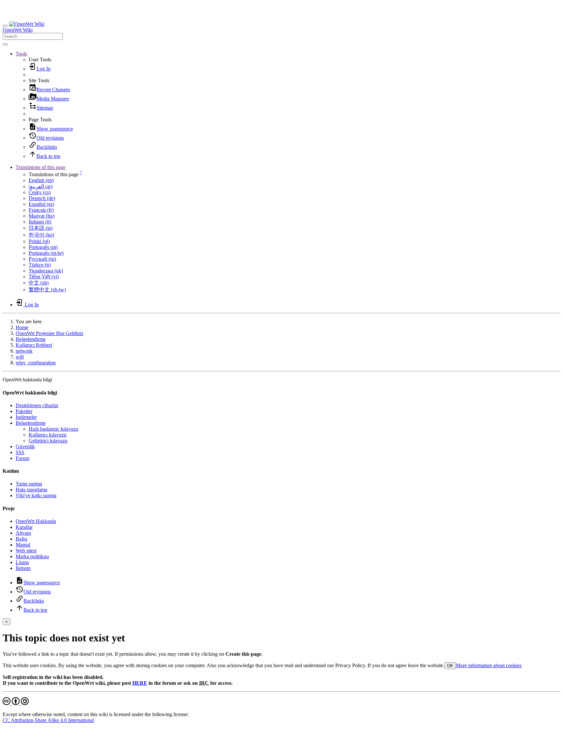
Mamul (23, 544)
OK (450, 665)
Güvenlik (25, 446)
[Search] (5, 44)
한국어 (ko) (41, 235)
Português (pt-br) (46, 253)
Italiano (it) (40, 221)
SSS (20, 452)
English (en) (41, 180)
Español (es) (41, 204)
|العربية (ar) (40, 186)
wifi (20, 357)
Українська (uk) (46, 270)
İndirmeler (26, 417)
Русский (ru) (42, 259)
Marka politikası (32, 556)
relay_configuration (36, 362)
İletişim (23, 568)
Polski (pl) (39, 241)
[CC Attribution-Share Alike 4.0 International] (16, 703)
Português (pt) (43, 247)
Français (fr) (41, 210)
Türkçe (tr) (40, 265)
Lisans (22, 562)
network (24, 351)
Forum (22, 458)
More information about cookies (489, 665)
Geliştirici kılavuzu (48, 440)
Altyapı (23, 533)
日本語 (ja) (40, 228)
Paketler (24, 411)
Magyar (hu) (41, 216)
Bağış (21, 539)
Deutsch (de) (42, 198)
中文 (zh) (39, 282)
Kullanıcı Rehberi (34, 345)
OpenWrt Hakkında (36, 521)
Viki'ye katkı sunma (36, 495)
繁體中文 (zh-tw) (47, 289)
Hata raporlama (31, 489)
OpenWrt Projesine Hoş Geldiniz (49, 333)
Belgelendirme (31, 339)
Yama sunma (29, 483)
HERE (139, 683)
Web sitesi (26, 550)
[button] (21, 53)
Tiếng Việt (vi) (44, 276)
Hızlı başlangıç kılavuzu (53, 429)
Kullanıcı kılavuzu (47, 435)
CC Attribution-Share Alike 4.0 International (48, 720)
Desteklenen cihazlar (37, 405)
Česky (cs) (40, 192)
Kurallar (24, 527)
